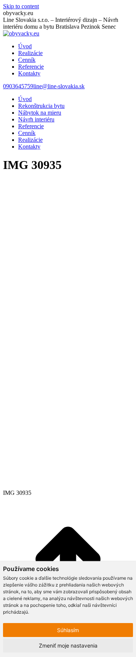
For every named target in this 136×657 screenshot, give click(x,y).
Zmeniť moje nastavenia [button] (68, 645)
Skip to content (21, 6)
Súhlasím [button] (68, 630)
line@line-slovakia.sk (59, 86)
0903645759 (18, 86)
